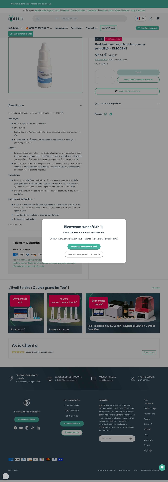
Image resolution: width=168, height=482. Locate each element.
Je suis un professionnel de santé (84, 246)
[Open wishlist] (162, 467)
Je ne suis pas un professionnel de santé (84, 254)
